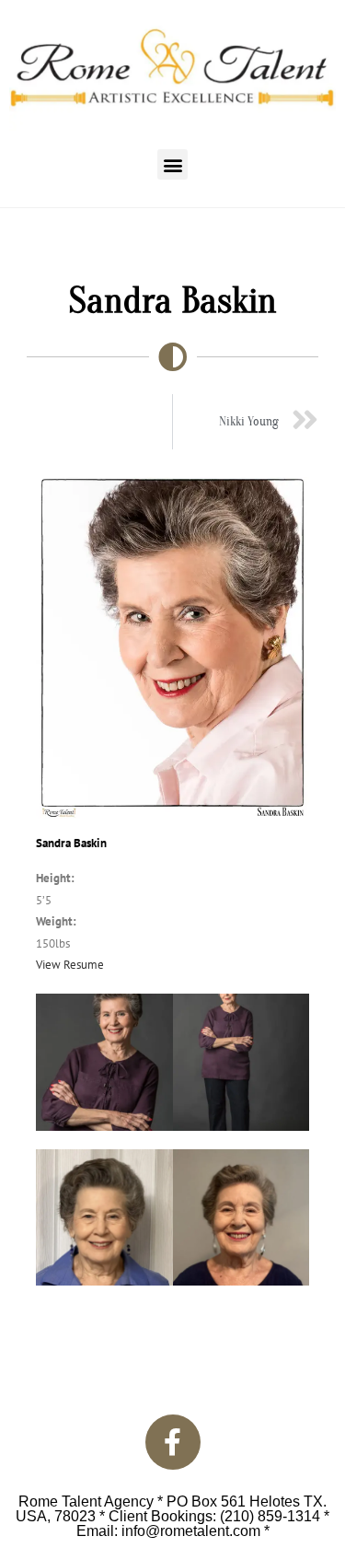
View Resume (70, 964)
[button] (172, 164)
